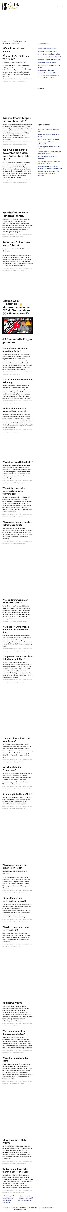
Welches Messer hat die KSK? (47, 73)
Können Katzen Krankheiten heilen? (49, 54)
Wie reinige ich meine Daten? (47, 48)
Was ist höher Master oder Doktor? (49, 139)
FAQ (40, 1207)
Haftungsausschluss (48, 1207)
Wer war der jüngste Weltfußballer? (49, 57)
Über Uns (15, 1207)
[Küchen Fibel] (10, 6)
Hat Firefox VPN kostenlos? (46, 70)
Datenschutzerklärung (20, 1209)
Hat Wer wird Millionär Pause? (47, 62)
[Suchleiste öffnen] (58, 6)
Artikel (10, 41)
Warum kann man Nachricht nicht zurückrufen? (8, 1200)
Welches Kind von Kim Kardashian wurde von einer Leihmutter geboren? (48, 173)
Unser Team (23, 1207)
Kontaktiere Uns (32, 1207)
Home (4, 41)
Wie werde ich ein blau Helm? (47, 51)
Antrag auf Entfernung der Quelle (12, 78)
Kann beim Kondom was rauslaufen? (49, 60)
